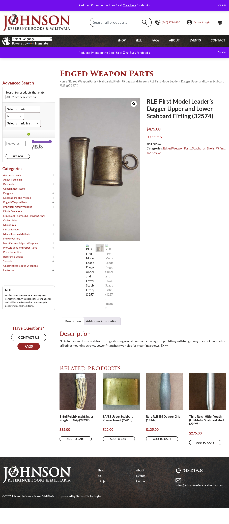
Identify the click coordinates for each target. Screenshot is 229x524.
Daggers (8, 193)
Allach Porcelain (12, 179)
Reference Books (13, 256)
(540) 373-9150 (192, 470)
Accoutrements (12, 175)
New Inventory (11, 238)
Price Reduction (12, 252)
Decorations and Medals (17, 197)
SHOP (122, 40)
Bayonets (8, 184)
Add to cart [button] (76, 438)
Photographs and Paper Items (20, 247)
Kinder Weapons (12, 211)
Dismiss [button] (222, 4)
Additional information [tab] (101, 321)
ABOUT (174, 40)
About (140, 470)
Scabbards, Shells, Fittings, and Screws (123, 81)
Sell (100, 475)
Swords (7, 261)
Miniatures (9, 224)
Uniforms (8, 270)
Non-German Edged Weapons (20, 243)
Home (63, 81)
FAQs (155, 40)
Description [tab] (73, 321)
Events (140, 475)
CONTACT (218, 40)
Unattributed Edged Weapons (20, 265)
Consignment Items (14, 188)
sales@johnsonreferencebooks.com (199, 485)
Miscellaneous (11, 229)
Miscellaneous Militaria (16, 233)
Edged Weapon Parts (82, 81)
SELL (138, 40)
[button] (134, 104)
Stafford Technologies (88, 496)
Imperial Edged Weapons (17, 206)
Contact (141, 481)
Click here (129, 5)
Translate (41, 43)
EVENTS (195, 40)
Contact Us (28, 337)
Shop (101, 470)
